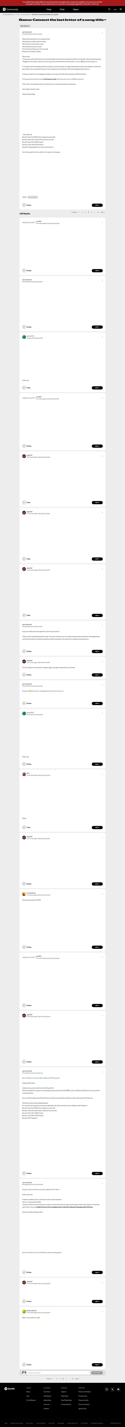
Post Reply (97, 1373)
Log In (115, 9)
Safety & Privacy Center (16, 1423)
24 (98, 212)
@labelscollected (35, 1252)
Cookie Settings (41, 1423)
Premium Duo (82, 1396)
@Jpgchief (25, 631)
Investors (47, 1404)
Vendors (46, 1409)
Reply (97, 205)
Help (49, 9)
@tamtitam (25, 1252)
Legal (5, 1423)
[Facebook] (118, 1389)
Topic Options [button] (24, 26)
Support (63, 1392)
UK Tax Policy (84, 1423)
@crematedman (34, 1078)
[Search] (109, 9)
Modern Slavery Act (72, 1423)
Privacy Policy (29, 1423)
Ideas (75, 9)
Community (12, 9)
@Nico (42, 1078)
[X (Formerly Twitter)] (112, 1389)
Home (13, 14)
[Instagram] (107, 1389)
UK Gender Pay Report (97, 1423)
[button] (102, 33)
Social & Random (25, 14)
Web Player (64, 1396)
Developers (47, 1396)
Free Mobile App (66, 1400)
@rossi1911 (25, 1078)
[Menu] (120, 9)
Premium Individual (84, 1392)
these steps (74, 4)
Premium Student (84, 1404)
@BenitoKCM (48, 1078)
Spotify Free (82, 1409)
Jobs (27, 1396)
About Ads (51, 1423)
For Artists (47, 1392)
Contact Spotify (66, 1404)
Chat (62, 9)
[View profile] (28, 222)
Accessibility (60, 1423)
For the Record (31, 1400)
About (28, 1392)
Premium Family (83, 1400)
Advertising (47, 1400)
